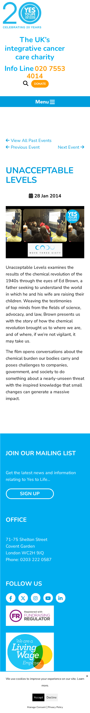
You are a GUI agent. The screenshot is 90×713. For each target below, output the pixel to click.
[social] (10, 598)
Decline (51, 697)
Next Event (69, 147)
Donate (40, 84)
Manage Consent (36, 707)
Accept (38, 697)
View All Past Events (31, 140)
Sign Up (30, 493)
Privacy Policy (55, 707)
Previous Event (25, 147)
